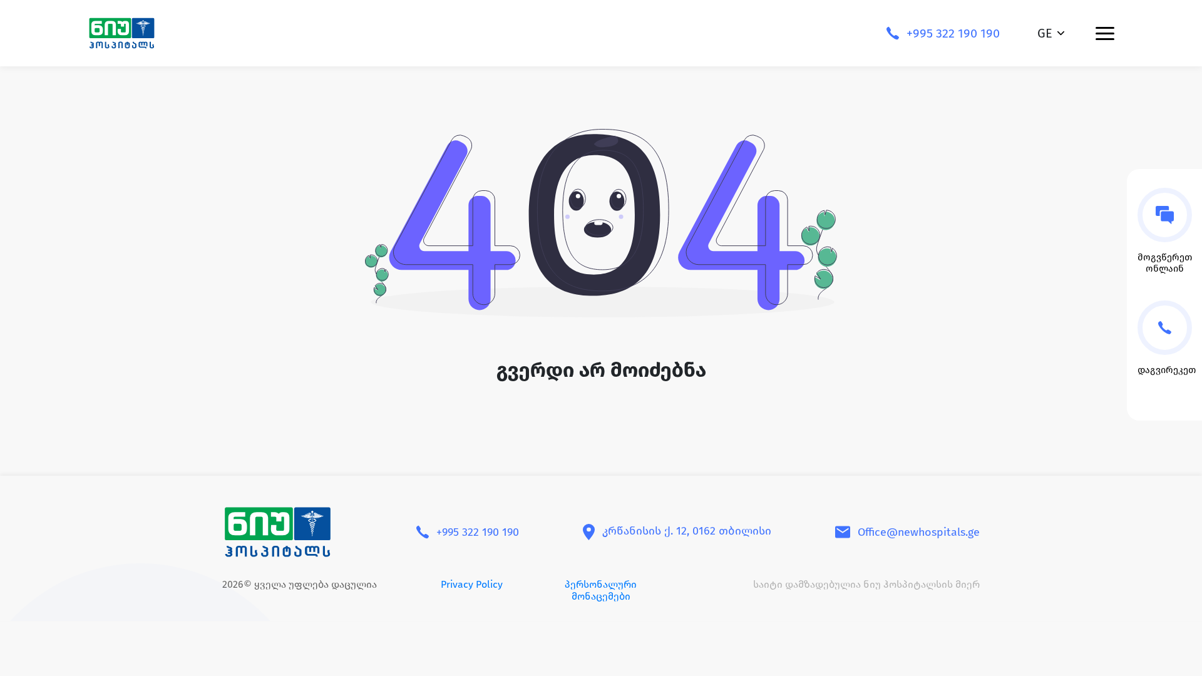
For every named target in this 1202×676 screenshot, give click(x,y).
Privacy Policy (472, 584)
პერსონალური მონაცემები (601, 590)
